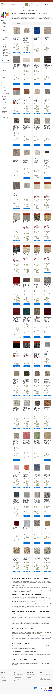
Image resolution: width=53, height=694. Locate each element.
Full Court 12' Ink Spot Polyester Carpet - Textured (37, 528)
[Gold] (8, 13)
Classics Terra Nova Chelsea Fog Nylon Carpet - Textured (47, 98)
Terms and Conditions (17, 677)
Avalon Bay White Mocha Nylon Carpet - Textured (26, 37)
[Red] (4, 17)
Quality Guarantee (17, 676)
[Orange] (7, 15)
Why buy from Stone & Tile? (18, 674)
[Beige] (2, 13)
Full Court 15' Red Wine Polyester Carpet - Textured (16, 528)
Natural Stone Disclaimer (31, 674)
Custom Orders (3, 680)
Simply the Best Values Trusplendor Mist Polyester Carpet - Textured (26, 159)
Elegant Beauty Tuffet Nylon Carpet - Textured (15, 380)
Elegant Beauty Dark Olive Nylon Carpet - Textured (26, 380)
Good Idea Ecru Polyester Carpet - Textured (26, 190)
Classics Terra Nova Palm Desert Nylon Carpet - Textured (37, 380)
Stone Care (29, 676)
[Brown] (7, 13)
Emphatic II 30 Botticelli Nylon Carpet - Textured (47, 318)
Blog (27, 679)
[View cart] (48, 4)
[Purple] (2, 17)
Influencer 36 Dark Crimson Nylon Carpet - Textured (17, 318)
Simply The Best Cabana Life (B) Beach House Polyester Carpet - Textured (47, 557)
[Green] (4, 15)
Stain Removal (29, 677)
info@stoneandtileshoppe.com (35, 5)
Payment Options (4, 679)
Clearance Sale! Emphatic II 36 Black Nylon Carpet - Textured (17, 351)
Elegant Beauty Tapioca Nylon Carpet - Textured (36, 98)
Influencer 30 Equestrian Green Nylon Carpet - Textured (27, 318)
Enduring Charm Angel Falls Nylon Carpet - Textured (47, 351)
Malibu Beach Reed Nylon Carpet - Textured (47, 441)
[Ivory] (5, 15)
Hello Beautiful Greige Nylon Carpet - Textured (16, 127)
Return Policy (3, 677)
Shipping (2, 676)
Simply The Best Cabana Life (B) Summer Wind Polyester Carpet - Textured (37, 127)
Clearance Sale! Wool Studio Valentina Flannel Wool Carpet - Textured (26, 222)
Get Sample (17, 52)
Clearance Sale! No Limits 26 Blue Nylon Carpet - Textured (27, 351)
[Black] (4, 13)
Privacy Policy (16, 679)
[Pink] (8, 15)
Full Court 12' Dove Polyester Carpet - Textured (26, 528)
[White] (7, 17)
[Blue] (5, 13)
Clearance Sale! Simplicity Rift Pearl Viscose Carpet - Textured (47, 192)
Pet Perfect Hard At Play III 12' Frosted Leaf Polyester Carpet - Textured (26, 501)
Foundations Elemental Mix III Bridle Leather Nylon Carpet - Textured (16, 557)
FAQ (2, 674)
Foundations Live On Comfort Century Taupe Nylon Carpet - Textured (16, 66)
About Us (15, 680)
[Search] (26, 4)
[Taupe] (5, 17)
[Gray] (2, 15)
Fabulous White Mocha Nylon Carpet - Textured (16, 442)
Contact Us (3, 682)
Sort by (14, 23)
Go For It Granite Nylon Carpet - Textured (47, 500)
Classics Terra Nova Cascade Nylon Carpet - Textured (47, 380)
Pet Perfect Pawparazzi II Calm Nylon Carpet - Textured (26, 409)
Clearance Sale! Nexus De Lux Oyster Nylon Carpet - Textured (37, 192)
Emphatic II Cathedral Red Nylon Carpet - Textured (17, 286)
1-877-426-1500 (32, 3)
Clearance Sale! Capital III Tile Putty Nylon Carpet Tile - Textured (17, 98)
